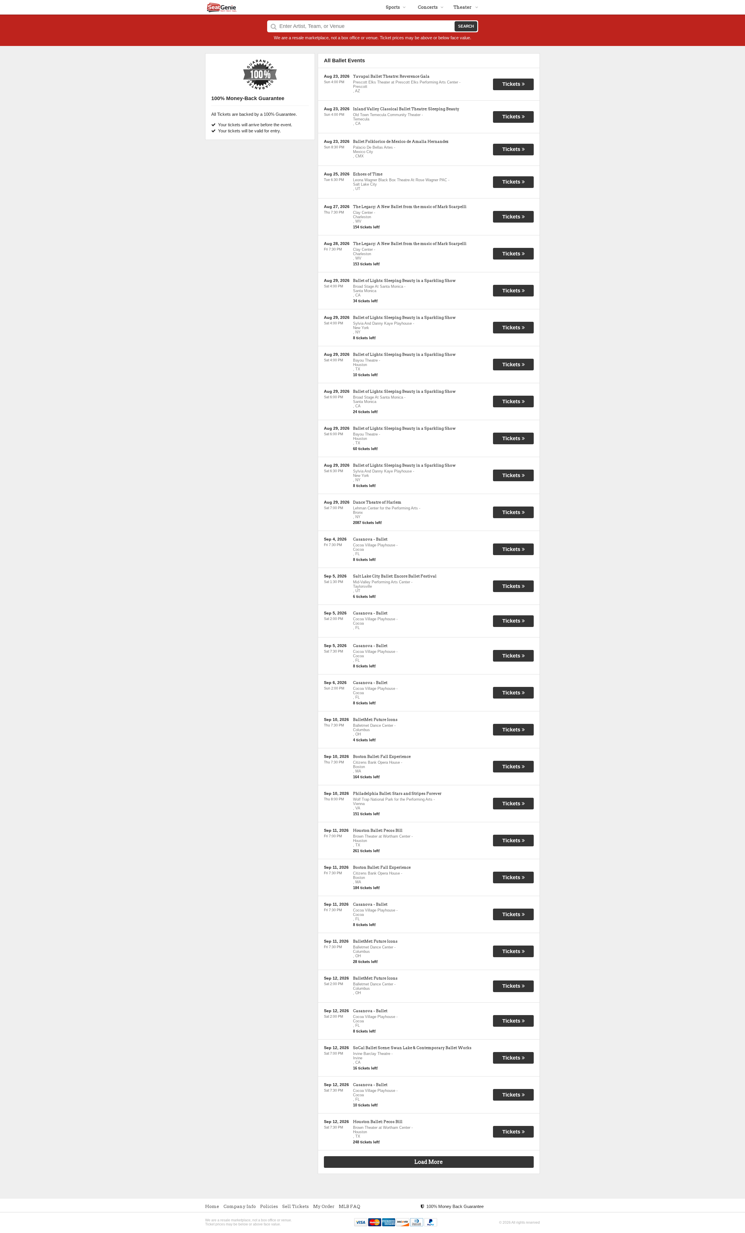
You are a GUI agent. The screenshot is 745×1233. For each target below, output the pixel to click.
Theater (462, 7)
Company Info (240, 1206)
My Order (323, 1206)
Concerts (428, 7)
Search (466, 26)
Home (212, 1206)
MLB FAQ (349, 1206)
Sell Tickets (295, 1206)
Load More (428, 1162)
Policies (269, 1206)
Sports (393, 7)
